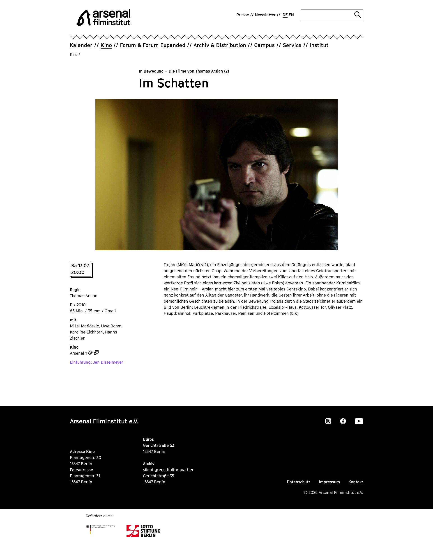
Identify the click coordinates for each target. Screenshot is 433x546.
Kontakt (355, 482)
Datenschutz (298, 482)
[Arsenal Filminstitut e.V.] (103, 17)
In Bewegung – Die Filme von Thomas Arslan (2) (184, 71)
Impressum (329, 482)
